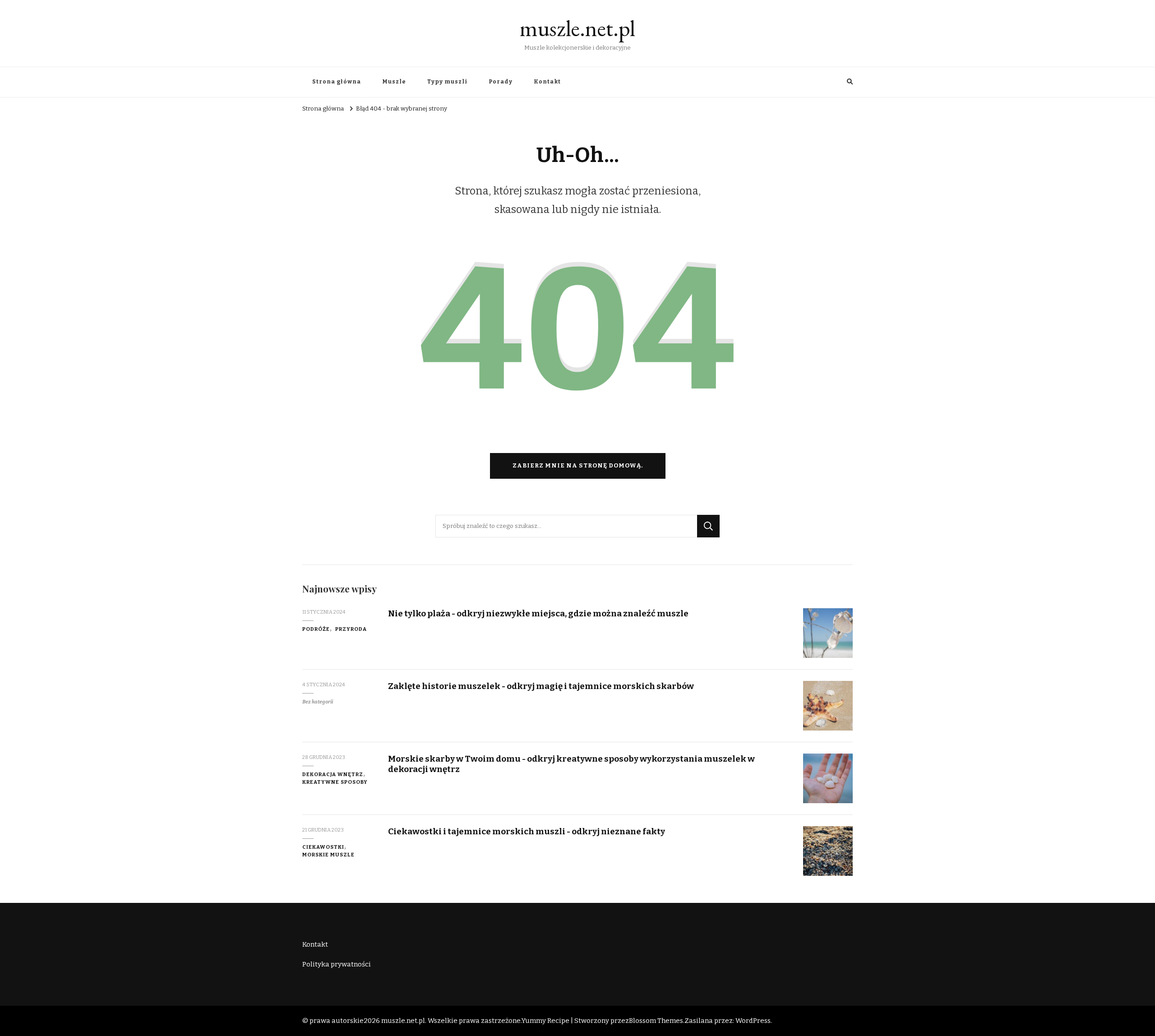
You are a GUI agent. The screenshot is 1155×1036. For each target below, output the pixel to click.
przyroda (351, 629)
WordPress (753, 1021)
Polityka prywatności (336, 964)
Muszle (394, 82)
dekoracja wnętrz (332, 774)
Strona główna (336, 82)
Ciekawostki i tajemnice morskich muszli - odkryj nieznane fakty (526, 831)
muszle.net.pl (577, 28)
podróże (316, 629)
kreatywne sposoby (335, 782)
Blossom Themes (656, 1021)
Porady (501, 82)
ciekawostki (323, 847)
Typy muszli (447, 82)
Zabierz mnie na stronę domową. (578, 465)
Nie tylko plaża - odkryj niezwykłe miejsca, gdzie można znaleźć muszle (538, 613)
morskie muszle (328, 854)
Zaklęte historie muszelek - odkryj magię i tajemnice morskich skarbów (541, 686)
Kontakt (547, 82)
